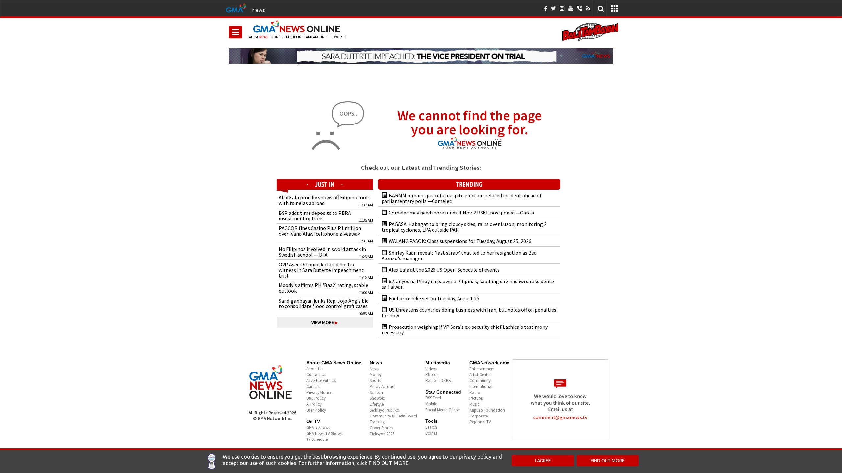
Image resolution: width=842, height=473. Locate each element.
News (258, 10)
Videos (431, 369)
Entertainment (482, 369)
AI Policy (314, 404)
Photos (431, 374)
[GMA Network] (236, 8)
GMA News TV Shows (324, 433)
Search (431, 427)
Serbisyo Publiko (384, 410)
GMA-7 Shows (318, 427)
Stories (431, 433)
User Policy (316, 410)
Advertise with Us (321, 380)
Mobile (431, 404)
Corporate (478, 416)
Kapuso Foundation (487, 410)
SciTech (376, 392)
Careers (312, 386)
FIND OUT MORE (608, 460)
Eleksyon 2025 (382, 434)
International (480, 386)
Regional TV (480, 422)
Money (376, 374)
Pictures (476, 398)
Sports (375, 380)
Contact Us (316, 374)
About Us (314, 369)
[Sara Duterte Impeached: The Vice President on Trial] (421, 56)
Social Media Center (442, 410)
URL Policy (316, 398)
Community (480, 380)
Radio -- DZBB (438, 380)
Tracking (377, 422)
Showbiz (377, 398)
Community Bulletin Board (393, 416)
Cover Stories (381, 428)
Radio (474, 392)
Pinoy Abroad (382, 386)
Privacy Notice (319, 392)
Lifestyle (377, 404)
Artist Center (480, 374)
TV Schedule (317, 439)
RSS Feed (433, 398)
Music (474, 404)
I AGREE (543, 460)
